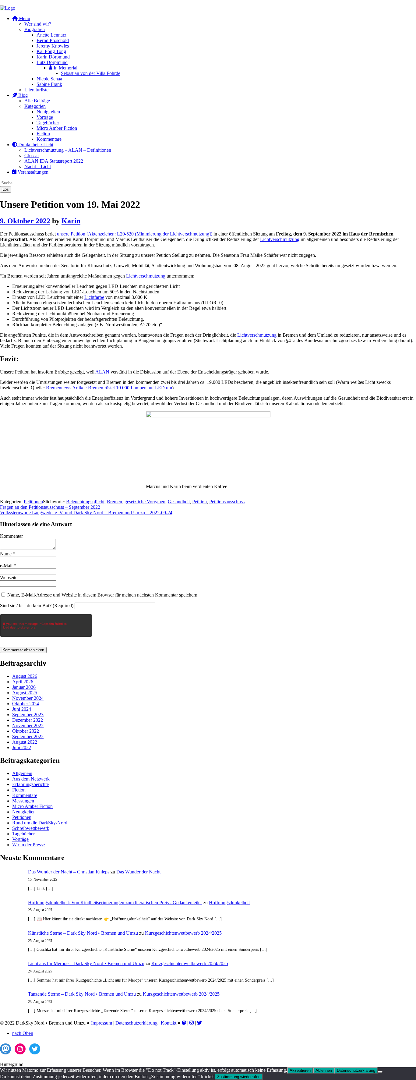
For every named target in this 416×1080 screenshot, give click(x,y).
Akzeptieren (300, 1070)
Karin (71, 221)
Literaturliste (36, 89)
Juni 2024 (21, 709)
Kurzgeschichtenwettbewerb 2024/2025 (183, 933)
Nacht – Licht (37, 166)
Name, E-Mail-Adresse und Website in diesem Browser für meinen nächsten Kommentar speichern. (103, 594)
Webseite (8, 577)
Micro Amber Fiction (57, 128)
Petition (199, 501)
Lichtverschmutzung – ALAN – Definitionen (67, 150)
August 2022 (24, 742)
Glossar (31, 155)
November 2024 (28, 698)
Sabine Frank (49, 84)
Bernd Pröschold (53, 40)
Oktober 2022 (25, 731)
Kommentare (49, 139)
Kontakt (168, 1022)
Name (7, 553)
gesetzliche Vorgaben (145, 501)
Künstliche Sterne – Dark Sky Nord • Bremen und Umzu (83, 933)
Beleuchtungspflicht (85, 501)
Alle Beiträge (37, 100)
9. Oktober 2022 (25, 221)
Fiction (43, 133)
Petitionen (33, 501)
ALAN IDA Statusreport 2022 (53, 161)
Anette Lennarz (51, 34)
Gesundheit (179, 501)
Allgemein (22, 773)
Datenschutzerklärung (136, 1022)
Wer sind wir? (37, 24)
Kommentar (11, 536)
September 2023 (28, 714)
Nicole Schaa (49, 78)
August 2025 (24, 692)
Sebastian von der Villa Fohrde (90, 73)
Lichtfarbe (94, 297)
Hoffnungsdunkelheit (229, 902)
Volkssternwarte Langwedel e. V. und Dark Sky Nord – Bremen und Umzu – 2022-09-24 (86, 512)
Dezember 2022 (27, 720)
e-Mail (8, 565)
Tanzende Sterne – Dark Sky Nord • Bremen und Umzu (82, 994)
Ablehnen (324, 1070)
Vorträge (45, 117)
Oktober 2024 (25, 703)
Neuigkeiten (48, 111)
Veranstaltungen (32, 172)
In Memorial (64, 67)
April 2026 (22, 681)
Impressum (101, 1022)
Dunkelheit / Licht (35, 144)
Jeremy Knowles (53, 45)
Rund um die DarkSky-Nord (39, 822)
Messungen (23, 800)
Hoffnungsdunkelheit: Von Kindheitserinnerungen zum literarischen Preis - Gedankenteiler (115, 902)
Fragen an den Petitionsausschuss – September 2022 (50, 507)
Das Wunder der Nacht (138, 871)
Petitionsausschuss (227, 501)
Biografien (34, 29)
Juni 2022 (21, 747)
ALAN (102, 371)
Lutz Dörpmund (52, 62)
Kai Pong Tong (51, 51)
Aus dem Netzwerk (31, 778)
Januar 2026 (24, 687)
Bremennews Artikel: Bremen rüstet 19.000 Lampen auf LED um (109, 387)
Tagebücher (48, 122)
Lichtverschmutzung (279, 239)
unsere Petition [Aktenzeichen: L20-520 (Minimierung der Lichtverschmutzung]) (134, 233)
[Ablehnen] (380, 1072)
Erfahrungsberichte (30, 784)
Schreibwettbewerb (30, 828)
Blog (22, 95)
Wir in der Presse (28, 844)
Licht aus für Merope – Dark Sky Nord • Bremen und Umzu (86, 963)
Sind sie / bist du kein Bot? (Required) (36, 605)
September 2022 (28, 736)
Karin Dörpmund (53, 56)
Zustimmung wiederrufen (238, 1077)
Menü (24, 18)
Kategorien (35, 106)
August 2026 (24, 676)
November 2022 (28, 725)
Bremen (114, 501)
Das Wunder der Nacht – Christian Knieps (68, 871)
